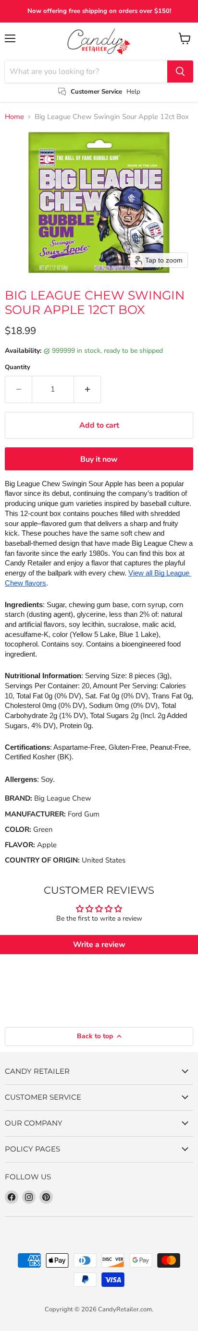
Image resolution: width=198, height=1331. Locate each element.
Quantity (17, 367)
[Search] (180, 71)
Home (14, 117)
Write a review (99, 944)
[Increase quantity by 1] (87, 389)
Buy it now (99, 459)
